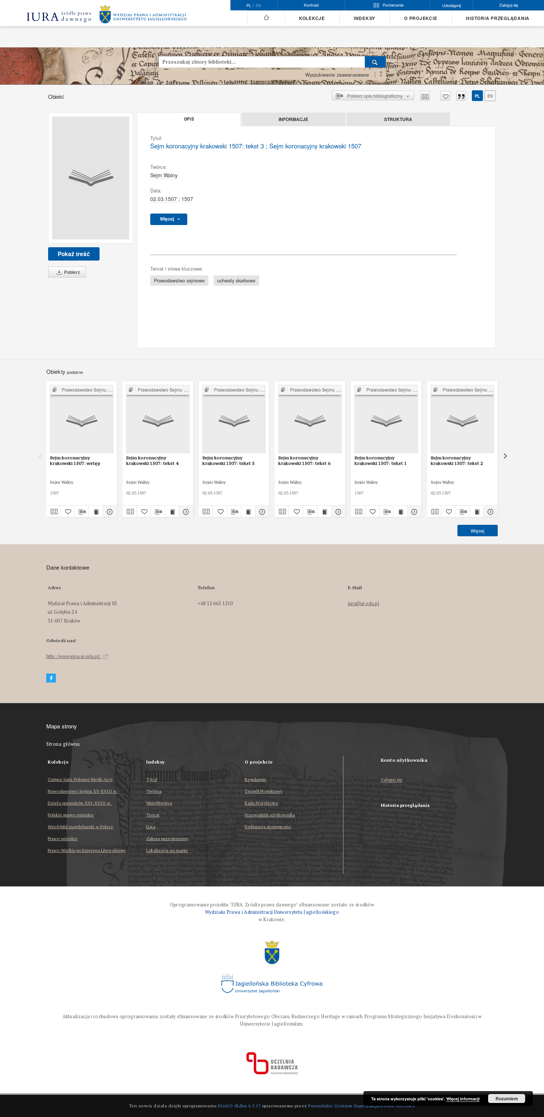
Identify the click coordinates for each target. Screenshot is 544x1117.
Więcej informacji (463, 1098)
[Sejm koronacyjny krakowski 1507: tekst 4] (158, 419)
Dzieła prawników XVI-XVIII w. (79, 803)
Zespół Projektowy (263, 791)
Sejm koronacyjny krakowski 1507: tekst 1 (381, 460)
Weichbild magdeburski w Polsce (81, 826)
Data (150, 826)
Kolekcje (312, 18)
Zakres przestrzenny (167, 838)
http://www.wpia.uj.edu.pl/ (73, 656)
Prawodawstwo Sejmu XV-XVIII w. (83, 791)
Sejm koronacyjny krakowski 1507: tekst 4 (152, 460)
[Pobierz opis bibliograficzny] (81, 511)
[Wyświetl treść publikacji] (96, 511)
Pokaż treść (74, 254)
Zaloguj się (392, 780)
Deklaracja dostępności (268, 826)
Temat (152, 815)
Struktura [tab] (398, 119)
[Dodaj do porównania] (425, 96)
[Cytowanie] (461, 96)
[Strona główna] (266, 17)
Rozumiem (507, 1098)
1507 (187, 198)
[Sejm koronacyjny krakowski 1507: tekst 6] (310, 419)
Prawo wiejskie (63, 838)
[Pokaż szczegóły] (108, 511)
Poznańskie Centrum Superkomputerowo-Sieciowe (361, 1105)
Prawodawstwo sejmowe (179, 280)
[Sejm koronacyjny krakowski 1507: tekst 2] (462, 419)
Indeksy (364, 18)
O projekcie (420, 18)
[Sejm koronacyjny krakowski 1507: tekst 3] (90, 178)
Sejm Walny (164, 175)
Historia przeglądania (498, 18)
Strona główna (63, 744)
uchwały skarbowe (236, 280)
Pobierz (71, 272)
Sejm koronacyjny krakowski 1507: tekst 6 (304, 460)
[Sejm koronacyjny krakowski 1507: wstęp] (81, 419)
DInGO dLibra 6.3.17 (239, 1105)
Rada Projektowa (261, 803)
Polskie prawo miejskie (71, 815)
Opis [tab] (189, 119)
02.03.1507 (163, 198)
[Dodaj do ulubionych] (445, 96)
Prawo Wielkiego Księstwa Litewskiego (86, 850)
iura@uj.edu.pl (363, 603)
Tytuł (151, 779)
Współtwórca (159, 803)
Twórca (153, 791)
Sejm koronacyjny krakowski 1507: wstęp (75, 460)
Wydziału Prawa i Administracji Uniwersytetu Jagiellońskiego (272, 912)
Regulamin (255, 779)
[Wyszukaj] (375, 62)
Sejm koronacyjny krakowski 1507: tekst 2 (457, 460)
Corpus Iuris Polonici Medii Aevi (80, 779)
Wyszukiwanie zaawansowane (337, 74)
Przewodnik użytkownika (270, 815)
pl (477, 96)
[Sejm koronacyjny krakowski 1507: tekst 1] (386, 419)
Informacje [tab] (293, 119)
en (258, 5)
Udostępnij (451, 5)
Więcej (477, 530)
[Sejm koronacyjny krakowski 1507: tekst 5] (234, 419)
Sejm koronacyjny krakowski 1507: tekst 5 (228, 460)
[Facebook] (51, 678)
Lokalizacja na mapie (167, 850)
